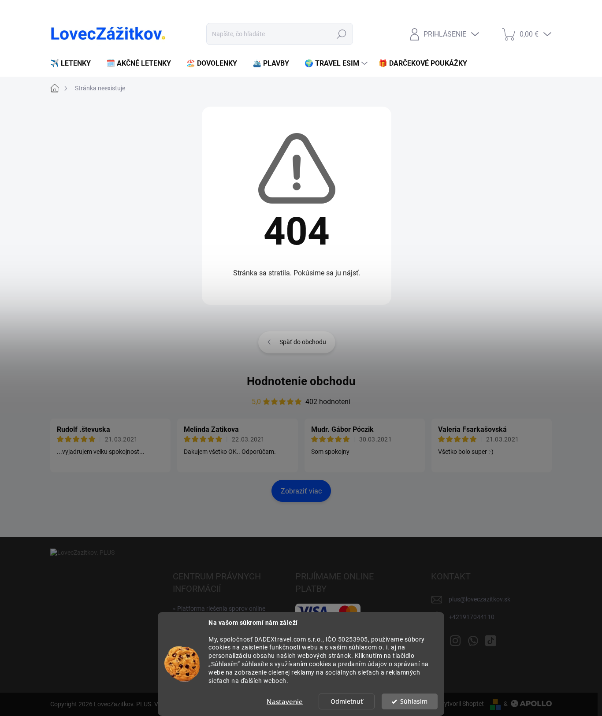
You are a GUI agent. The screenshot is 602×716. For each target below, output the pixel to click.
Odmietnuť (347, 701)
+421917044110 (471, 616)
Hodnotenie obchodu (301, 381)
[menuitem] (73, 63)
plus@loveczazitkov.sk (479, 599)
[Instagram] (455, 639)
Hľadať (341, 33)
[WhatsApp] (472, 639)
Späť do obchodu (302, 341)
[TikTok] (490, 639)
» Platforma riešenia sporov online (219, 608)
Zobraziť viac (301, 491)
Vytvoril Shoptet (462, 703)
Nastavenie (285, 701)
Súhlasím (413, 701)
